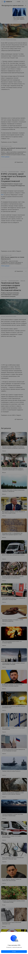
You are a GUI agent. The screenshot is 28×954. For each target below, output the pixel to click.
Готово (14, 951)
